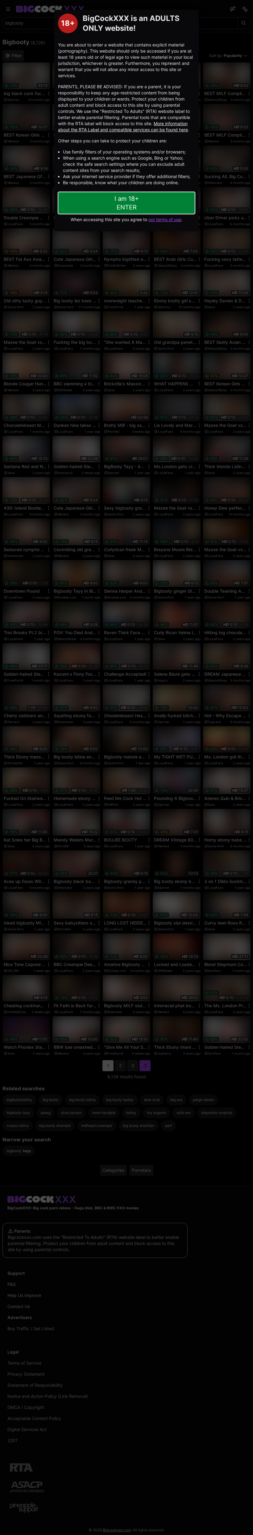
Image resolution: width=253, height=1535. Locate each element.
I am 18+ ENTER (126, 203)
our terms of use (164, 219)
